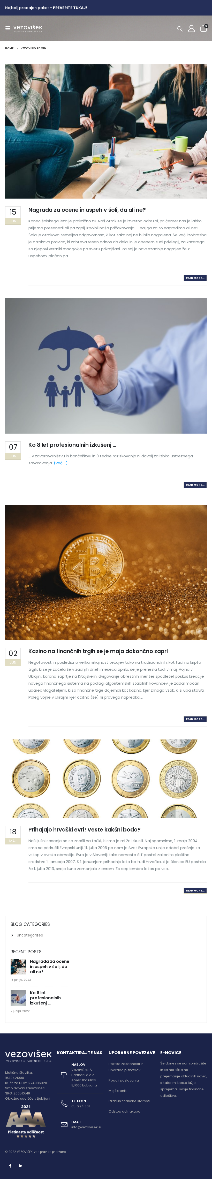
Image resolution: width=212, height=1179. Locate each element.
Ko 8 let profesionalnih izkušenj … (72, 445)
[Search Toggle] (180, 29)
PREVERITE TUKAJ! (70, 7)
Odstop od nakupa (124, 1111)
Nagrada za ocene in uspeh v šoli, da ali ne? (87, 210)
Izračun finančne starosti (129, 1101)
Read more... (195, 278)
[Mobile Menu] (9, 28)
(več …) (61, 463)
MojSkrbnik (118, 1090)
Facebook (10, 1165)
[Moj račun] (191, 28)
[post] (19, 967)
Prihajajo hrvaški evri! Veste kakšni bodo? (84, 829)
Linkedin (20, 1165)
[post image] (106, 131)
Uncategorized (30, 935)
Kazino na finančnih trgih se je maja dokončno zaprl (98, 651)
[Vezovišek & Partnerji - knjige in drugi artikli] (27, 28)
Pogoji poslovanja (124, 1080)
